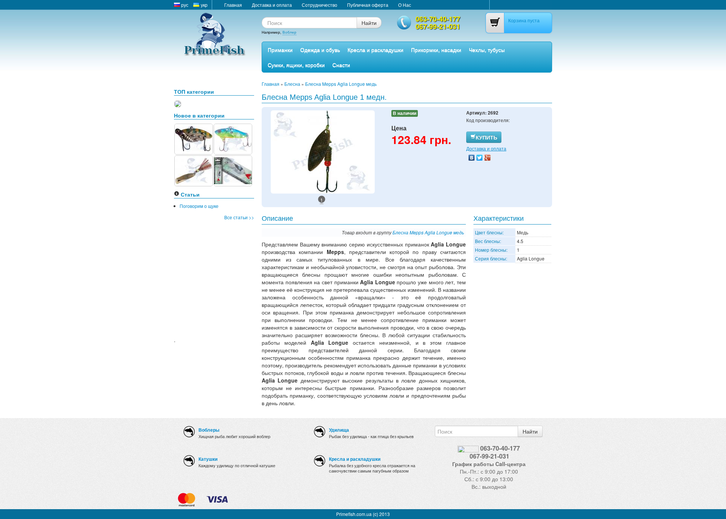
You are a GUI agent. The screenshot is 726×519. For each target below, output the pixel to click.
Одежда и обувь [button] (320, 49)
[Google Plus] (488, 158)
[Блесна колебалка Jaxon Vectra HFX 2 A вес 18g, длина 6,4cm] (233, 170)
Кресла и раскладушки (375, 49)
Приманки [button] (280, 49)
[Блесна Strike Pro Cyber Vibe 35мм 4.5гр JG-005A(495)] (233, 138)
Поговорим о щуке (199, 206)
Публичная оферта (367, 5)
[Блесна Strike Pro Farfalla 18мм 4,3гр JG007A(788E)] (193, 138)
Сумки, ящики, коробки (296, 64)
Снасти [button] (341, 64)
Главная (233, 5)
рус (184, 5)
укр (204, 5)
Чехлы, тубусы (487, 49)
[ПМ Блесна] (193, 170)
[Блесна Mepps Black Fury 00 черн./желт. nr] (178, 103)
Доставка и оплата (272, 5)
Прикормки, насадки (436, 49)
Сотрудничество (319, 5)
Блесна (292, 84)
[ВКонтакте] (472, 158)
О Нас (404, 5)
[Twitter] (480, 158)
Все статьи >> (239, 217)
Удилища (339, 429)
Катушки (208, 458)
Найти (369, 22)
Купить (486, 137)
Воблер (289, 32)
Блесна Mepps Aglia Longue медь (341, 84)
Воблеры (209, 429)
